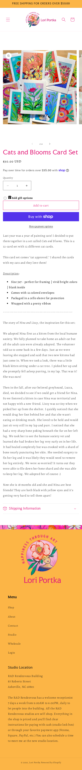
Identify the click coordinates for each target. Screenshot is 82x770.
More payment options (41, 226)
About (12, 617)
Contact (13, 626)
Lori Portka (34, 762)
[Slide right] (49, 143)
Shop (11, 607)
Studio (12, 635)
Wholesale (14, 644)
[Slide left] (32, 143)
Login (11, 653)
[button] (8, 19)
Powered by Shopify (51, 762)
